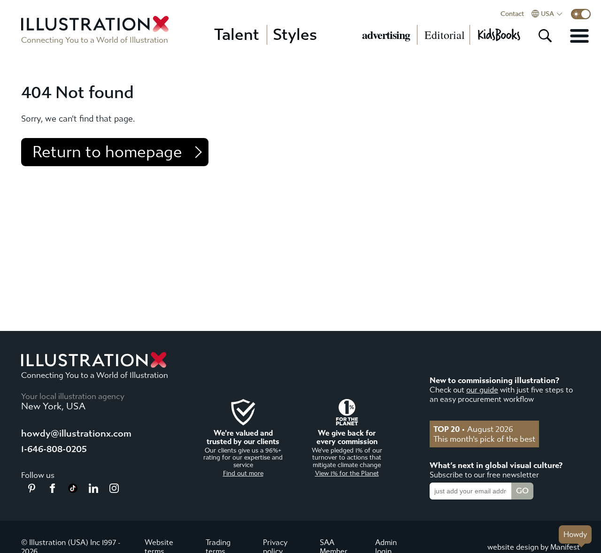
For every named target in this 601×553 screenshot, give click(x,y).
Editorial (444, 34)
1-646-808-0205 (54, 449)
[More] (579, 36)
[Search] (545, 36)
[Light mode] (581, 14)
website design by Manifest (533, 547)
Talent (236, 35)
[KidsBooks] (498, 34)
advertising (386, 34)
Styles (295, 35)
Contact (512, 14)
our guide (482, 389)
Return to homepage (107, 152)
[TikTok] (72, 490)
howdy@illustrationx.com (76, 433)
